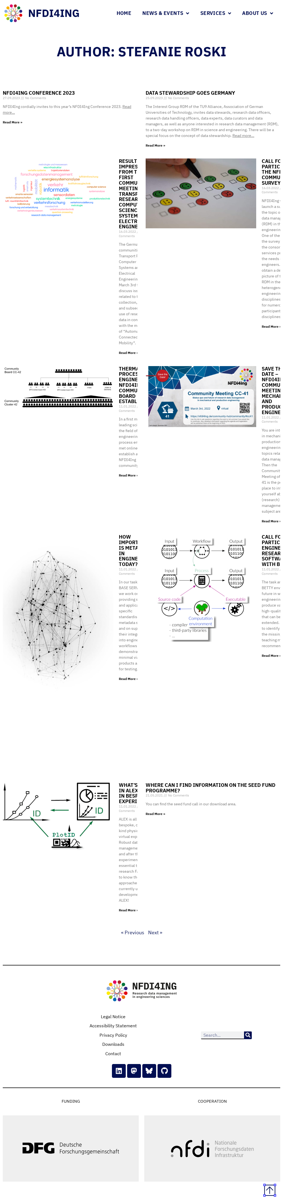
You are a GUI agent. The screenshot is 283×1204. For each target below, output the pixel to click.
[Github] (164, 1071)
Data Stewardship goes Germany (190, 93)
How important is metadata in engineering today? (136, 550)
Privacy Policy (113, 1035)
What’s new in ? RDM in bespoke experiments (136, 793)
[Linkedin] (119, 1071)
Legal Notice (113, 1016)
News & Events (162, 13)
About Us (254, 13)
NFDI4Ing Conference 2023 (39, 93)
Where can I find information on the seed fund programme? (211, 788)
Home (124, 13)
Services (212, 13)
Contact (113, 1053)
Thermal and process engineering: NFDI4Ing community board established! (137, 385)
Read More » (12, 122)
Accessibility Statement (113, 1025)
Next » (155, 932)
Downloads (113, 1044)
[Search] (248, 1035)
